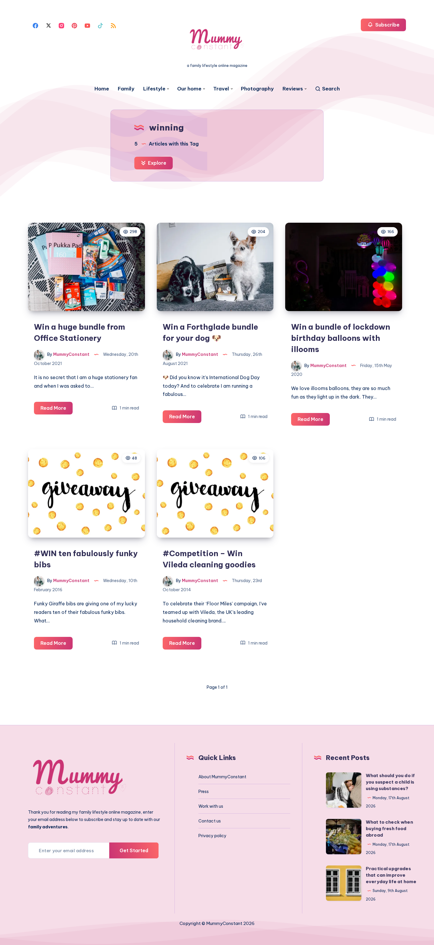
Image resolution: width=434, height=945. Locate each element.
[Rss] (113, 25)
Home (101, 89)
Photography (257, 89)
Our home (189, 89)
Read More (56, 409)
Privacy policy (212, 835)
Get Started (134, 850)
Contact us (209, 821)
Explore (156, 163)
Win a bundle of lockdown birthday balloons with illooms (340, 338)
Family (126, 89)
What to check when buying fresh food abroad (389, 828)
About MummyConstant (222, 776)
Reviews (293, 89)
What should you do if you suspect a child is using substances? (390, 782)
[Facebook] (35, 25)
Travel (221, 89)
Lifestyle (154, 89)
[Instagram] (61, 25)
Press (203, 791)
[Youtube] (87, 25)
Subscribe (386, 25)
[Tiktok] (100, 25)
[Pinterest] (74, 25)
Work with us (210, 806)
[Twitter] (48, 25)
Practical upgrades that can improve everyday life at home (391, 875)
